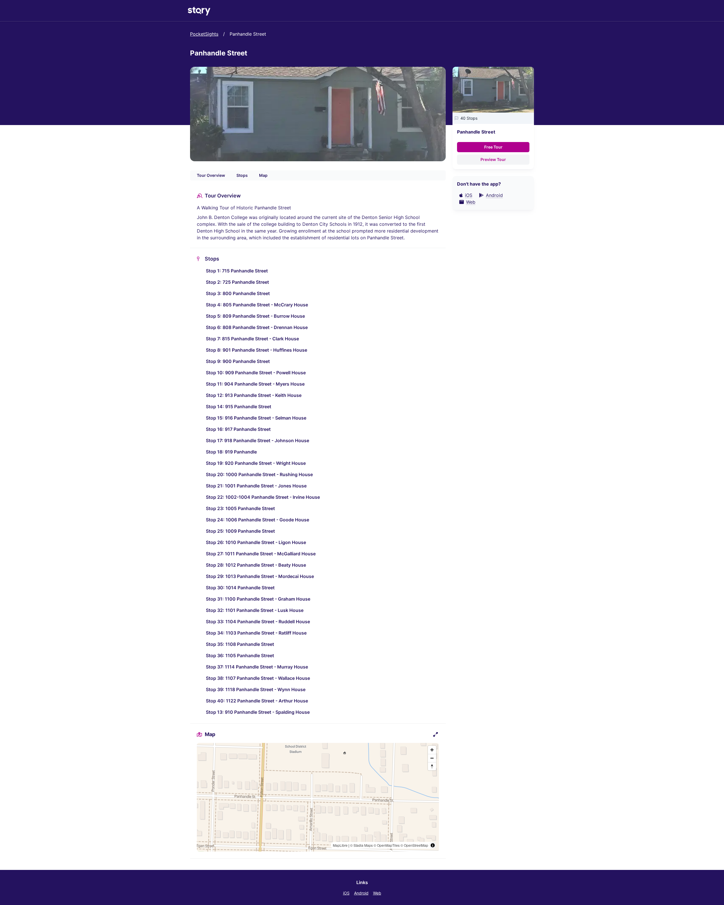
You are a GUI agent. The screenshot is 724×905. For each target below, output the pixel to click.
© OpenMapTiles (387, 845)
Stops (242, 175)
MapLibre (340, 845)
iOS (346, 893)
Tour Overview (211, 175)
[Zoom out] (432, 758)
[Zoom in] (432, 750)
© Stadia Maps (361, 845)
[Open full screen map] (435, 734)
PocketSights (204, 34)
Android (361, 893)
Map (263, 175)
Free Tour (493, 147)
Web (377, 893)
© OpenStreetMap (414, 845)
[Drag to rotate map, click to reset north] (432, 766)
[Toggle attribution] (432, 845)
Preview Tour (493, 159)
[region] (318, 797)
